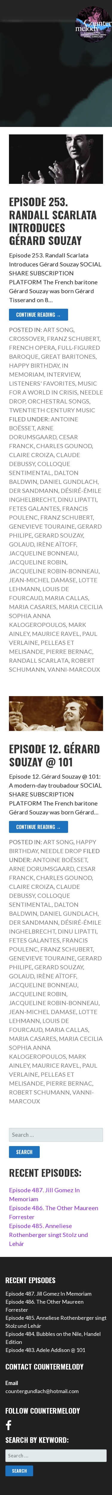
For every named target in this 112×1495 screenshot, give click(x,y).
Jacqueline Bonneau (43, 553)
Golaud (21, 544)
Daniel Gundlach (69, 481)
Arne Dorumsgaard (41, 868)
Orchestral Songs (58, 401)
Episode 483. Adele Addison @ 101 (45, 1350)
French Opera (32, 347)
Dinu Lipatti (77, 499)
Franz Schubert (73, 338)
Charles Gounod (64, 445)
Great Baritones (68, 356)
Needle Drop (61, 850)
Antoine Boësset (60, 859)
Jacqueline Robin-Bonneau (54, 571)
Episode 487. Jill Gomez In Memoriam (48, 1293)
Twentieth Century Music (52, 410)
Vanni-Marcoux (73, 669)
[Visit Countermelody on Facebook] (8, 1427)
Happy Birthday (34, 365)
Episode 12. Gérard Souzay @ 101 (54, 754)
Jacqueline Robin (37, 562)
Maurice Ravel (56, 633)
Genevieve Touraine (42, 526)
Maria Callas (66, 597)
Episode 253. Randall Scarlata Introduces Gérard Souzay (53, 220)
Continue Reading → (38, 314)
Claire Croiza (31, 454)
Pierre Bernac (69, 651)
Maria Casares (32, 606)
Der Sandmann (33, 490)
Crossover (27, 338)
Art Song (58, 329)
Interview (63, 374)
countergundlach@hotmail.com (42, 1391)
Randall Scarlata (39, 660)
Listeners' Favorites (42, 383)
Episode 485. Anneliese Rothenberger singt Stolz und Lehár (48, 1234)
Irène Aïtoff (56, 544)
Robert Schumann (39, 1092)
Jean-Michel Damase (42, 579)
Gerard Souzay (58, 535)
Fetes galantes (34, 508)
